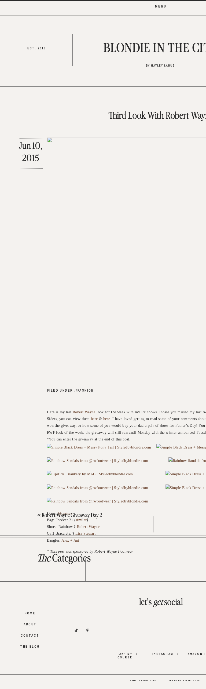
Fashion (86, 390)
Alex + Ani (70, 540)
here (94, 419)
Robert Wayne (84, 412)
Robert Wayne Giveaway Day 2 (72, 515)
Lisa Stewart (85, 533)
